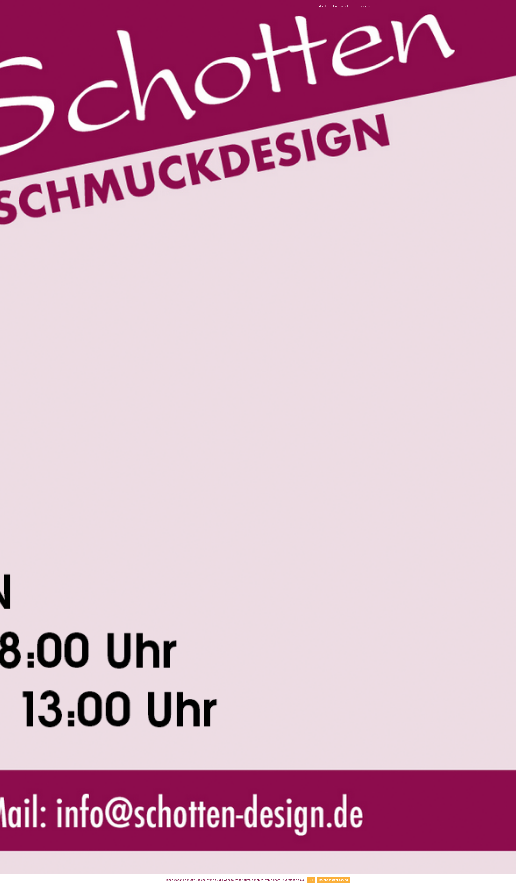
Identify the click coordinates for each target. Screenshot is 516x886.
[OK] (511, 880)
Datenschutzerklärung (333, 879)
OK (311, 879)
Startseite (321, 6)
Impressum (362, 6)
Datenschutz (341, 6)
